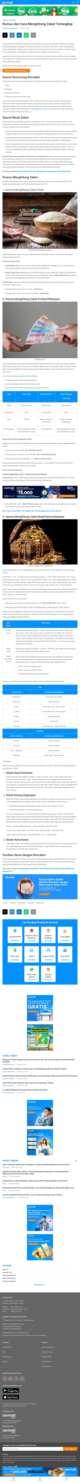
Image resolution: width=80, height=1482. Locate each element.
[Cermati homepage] (10, 1467)
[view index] (75, 1161)
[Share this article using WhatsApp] (26, 35)
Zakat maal (6, 570)
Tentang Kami (6, 1347)
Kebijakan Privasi (47, 1352)
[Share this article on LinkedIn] (19, 35)
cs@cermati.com (16, 1311)
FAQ (3, 1352)
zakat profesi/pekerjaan (29, 376)
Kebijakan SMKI (47, 1357)
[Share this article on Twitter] (5, 35)
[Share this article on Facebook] (12, 35)
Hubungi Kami (7, 1357)
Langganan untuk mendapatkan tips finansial (19, 1445)
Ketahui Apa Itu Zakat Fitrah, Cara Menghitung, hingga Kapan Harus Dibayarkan (41, 171)
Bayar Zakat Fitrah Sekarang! (15, 71)
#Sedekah (31, 903)
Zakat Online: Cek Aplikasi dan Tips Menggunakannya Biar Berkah (36, 511)
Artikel (4, 1361)
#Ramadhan (21, 903)
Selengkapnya (39, 1285)
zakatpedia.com (37, 109)
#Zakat (5, 903)
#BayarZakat (40, 903)
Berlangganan (70, 1449)
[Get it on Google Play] (40, 1390)
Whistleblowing (46, 1361)
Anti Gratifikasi (46, 1366)
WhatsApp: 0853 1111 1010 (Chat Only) (15, 1332)
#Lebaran (13, 903)
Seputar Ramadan (9, 20)
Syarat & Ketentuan (48, 1347)
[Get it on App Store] (40, 1397)
